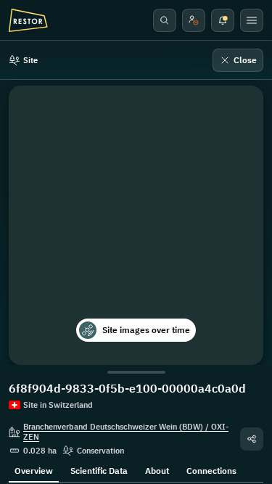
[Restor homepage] (28, 20)
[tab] (34, 469)
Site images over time (146, 329)
